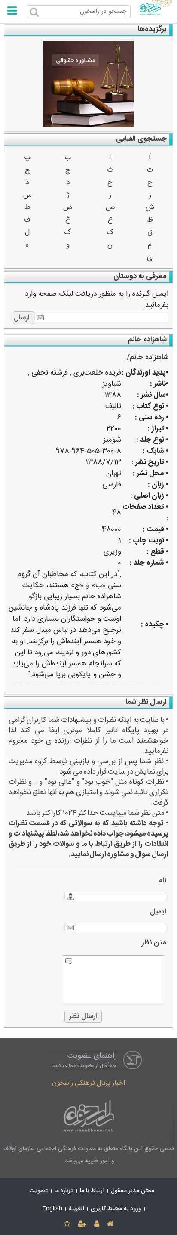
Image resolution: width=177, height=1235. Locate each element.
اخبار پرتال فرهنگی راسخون (88, 1083)
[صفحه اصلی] (110, 1224)
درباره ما (64, 1190)
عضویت (38, 1190)
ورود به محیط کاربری (116, 1208)
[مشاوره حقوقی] (88, 84)
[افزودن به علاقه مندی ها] (67, 1224)
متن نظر (154, 943)
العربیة (76, 1208)
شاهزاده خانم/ (147, 357)
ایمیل (158, 912)
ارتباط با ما (92, 1190)
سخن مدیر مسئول (132, 1190)
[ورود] (96, 1224)
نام (162, 881)
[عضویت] (82, 1224)
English (52, 1208)
